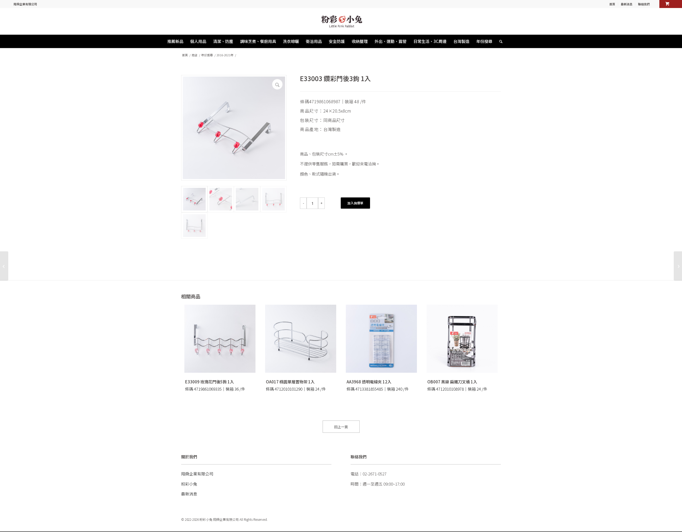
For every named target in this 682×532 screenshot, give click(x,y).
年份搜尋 (207, 55)
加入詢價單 (355, 203)
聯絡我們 (644, 4)
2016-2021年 (225, 55)
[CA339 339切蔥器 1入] (4, 266)
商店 (194, 55)
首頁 (612, 4)
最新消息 (626, 4)
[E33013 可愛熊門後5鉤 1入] (678, 266)
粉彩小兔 (189, 484)
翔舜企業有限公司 (25, 4)
